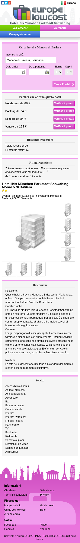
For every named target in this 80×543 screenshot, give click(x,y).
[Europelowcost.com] (40, 19)
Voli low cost (20, 28)
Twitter (44, 524)
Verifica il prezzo (64, 103)
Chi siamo (10, 490)
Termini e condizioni (16, 494)
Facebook (10, 524)
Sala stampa (47, 490)
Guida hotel (47, 505)
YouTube (45, 529)
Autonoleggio (12, 514)
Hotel (43, 509)
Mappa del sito (12, 505)
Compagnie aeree (20, 34)
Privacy (44, 494)
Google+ (9, 529)
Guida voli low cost (15, 509)
